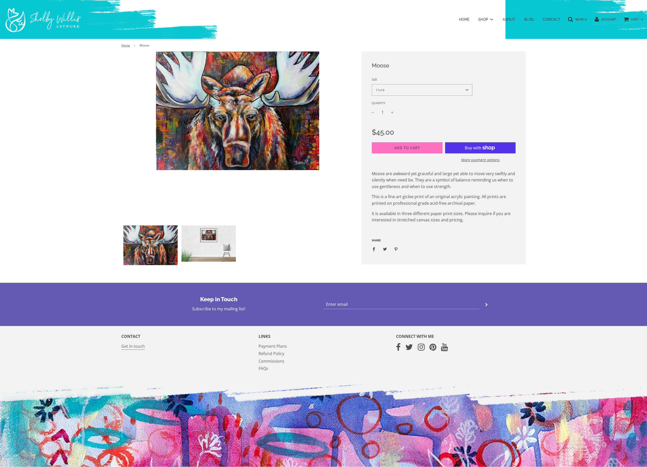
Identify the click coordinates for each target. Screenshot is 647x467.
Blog (529, 19)
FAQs (263, 368)
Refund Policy (271, 353)
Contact (552, 19)
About (509, 19)
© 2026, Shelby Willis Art (138, 398)
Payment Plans (273, 346)
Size (374, 79)
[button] (422, 90)
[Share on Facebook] (375, 249)
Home (464, 19)
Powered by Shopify (178, 398)
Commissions (271, 361)
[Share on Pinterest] (396, 249)
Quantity (378, 103)
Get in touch (133, 346)
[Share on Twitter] (385, 249)
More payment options (480, 159)
